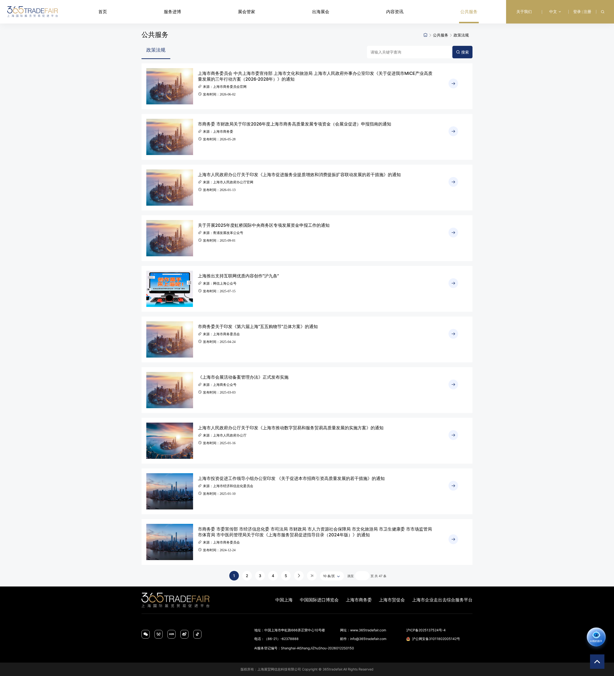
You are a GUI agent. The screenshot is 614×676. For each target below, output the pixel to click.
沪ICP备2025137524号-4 (426, 630)
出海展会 (320, 11)
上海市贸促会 (392, 599)
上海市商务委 (359, 599)
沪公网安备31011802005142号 (436, 639)
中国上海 (284, 599)
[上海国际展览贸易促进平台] (32, 12)
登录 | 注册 (582, 12)
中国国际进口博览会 (319, 599)
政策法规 (461, 35)
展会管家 (246, 11)
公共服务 (469, 11)
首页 (102, 11)
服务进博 (172, 11)
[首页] (425, 35)
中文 (553, 12)
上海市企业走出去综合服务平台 (442, 599)
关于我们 (524, 12)
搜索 (465, 52)
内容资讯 (394, 11)
